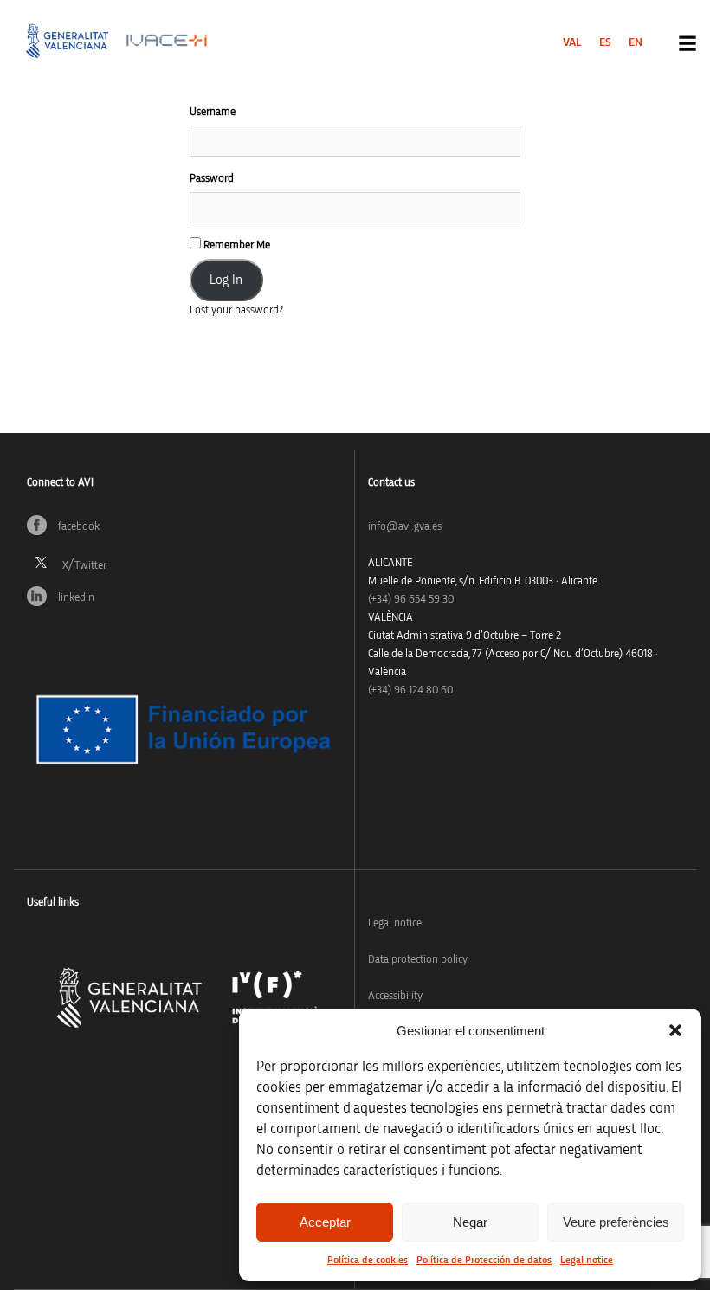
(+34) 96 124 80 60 (410, 690)
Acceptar (325, 1222)
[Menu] (687, 43)
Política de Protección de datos (484, 1260)
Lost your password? (236, 310)
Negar (470, 1222)
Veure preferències (616, 1222)
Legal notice (586, 1260)
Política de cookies (367, 1260)
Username (213, 112)
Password (212, 178)
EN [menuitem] (635, 42)
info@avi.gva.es (405, 526)
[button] (675, 1030)
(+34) (411, 599)
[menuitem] (572, 42)
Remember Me (235, 245)
